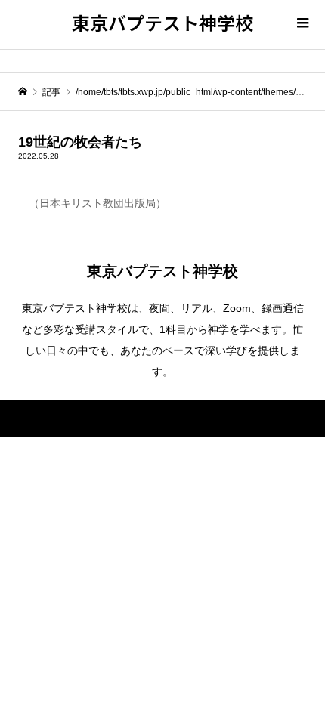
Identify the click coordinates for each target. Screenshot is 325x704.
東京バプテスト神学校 (162, 22)
